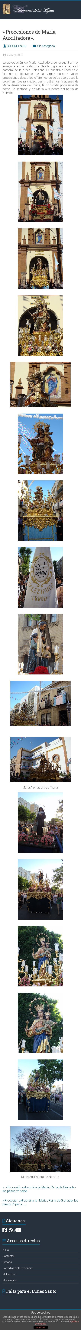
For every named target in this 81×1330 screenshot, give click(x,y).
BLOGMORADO (17, 46)
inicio (5, 1249)
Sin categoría (46, 46)
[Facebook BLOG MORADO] (4, 1231)
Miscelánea (9, 1280)
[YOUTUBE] (18, 1231)
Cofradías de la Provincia (17, 1268)
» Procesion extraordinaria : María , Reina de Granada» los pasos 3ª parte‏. (40, 1202)
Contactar (8, 1256)
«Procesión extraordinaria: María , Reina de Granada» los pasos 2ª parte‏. (39, 1189)
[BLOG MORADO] (11, 1231)
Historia (7, 1262)
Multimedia (8, 1274)
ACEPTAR (40, 1327)
